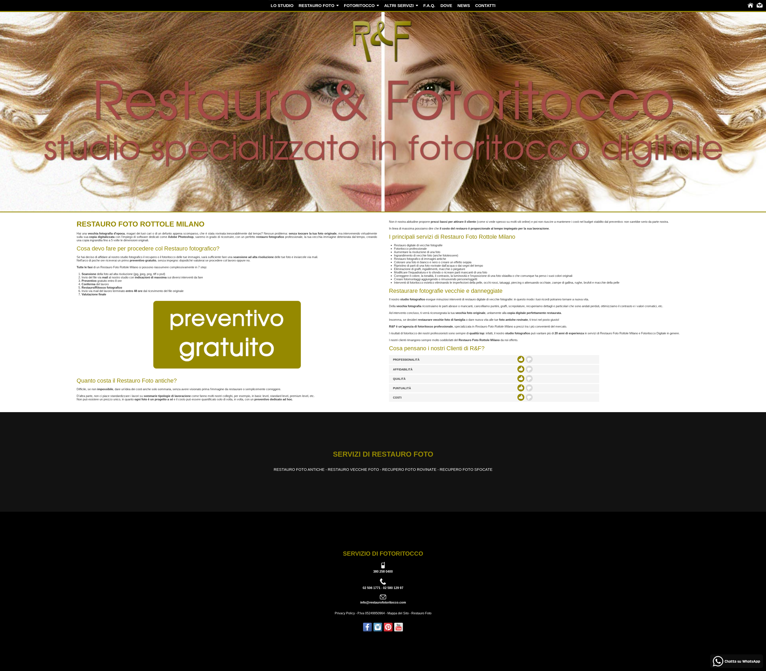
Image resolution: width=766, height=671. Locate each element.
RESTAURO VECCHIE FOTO (353, 469)
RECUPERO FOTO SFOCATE (466, 469)
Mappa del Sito (398, 613)
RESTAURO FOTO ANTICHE (299, 469)
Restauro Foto (421, 613)
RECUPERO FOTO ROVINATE (409, 469)
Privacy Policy (345, 613)
